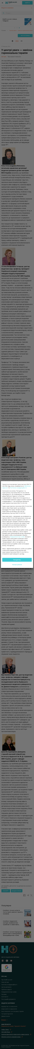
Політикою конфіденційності (18, 488)
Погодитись (17, 560)
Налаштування (17, 564)
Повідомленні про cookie (17, 537)
